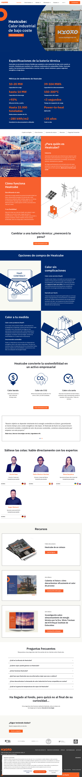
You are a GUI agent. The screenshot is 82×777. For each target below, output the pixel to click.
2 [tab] (42, 438)
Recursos (62, 132)
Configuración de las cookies (28, 771)
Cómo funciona (39, 132)
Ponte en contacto (40, 750)
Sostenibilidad (70, 750)
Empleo (63, 750)
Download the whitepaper (54, 631)
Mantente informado (53, 750)
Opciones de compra (51, 132)
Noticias (78, 750)
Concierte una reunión (13, 479)
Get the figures (51, 552)
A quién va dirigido (27, 132)
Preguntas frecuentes (73, 132)
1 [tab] (40, 438)
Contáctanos (74, 2)
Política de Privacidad (27, 768)
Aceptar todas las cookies (40, 771)
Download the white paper (54, 591)
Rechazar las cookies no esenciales (53, 771)
